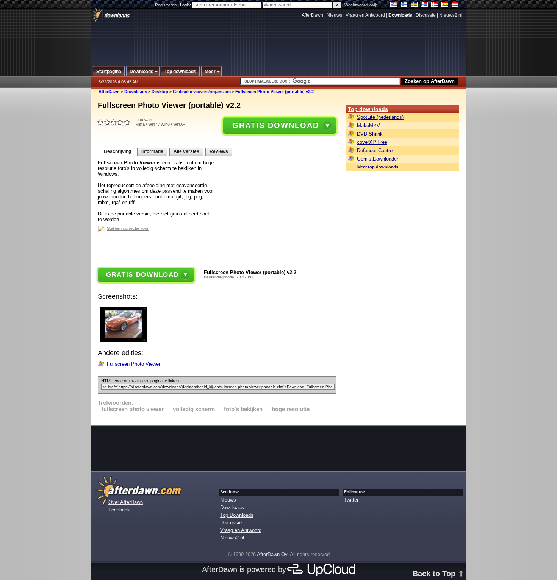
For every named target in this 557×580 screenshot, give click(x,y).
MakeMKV (368, 125)
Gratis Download (275, 125)
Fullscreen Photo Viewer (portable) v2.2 (274, 91)
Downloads (135, 91)
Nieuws (334, 15)
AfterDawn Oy (272, 554)
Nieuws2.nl (450, 15)
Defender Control (375, 150)
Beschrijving (117, 151)
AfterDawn (312, 15)
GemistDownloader (377, 159)
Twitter (351, 500)
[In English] (393, 5)
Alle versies (186, 151)
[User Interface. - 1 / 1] (125, 342)
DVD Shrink (370, 134)
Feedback (119, 510)
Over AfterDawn (125, 502)
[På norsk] (424, 5)
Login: (186, 5)
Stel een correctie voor (128, 228)
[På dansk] (434, 5)
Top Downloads (236, 515)
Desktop (160, 91)
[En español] (445, 5)
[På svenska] (414, 5)
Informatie (152, 151)
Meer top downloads (377, 167)
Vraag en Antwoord (365, 15)
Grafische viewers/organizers (202, 91)
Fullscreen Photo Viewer (133, 364)
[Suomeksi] (404, 5)
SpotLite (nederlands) (380, 117)
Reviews (219, 151)
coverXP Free (372, 142)
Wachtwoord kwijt (360, 5)
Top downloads (368, 109)
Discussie (426, 15)
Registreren (166, 5)
